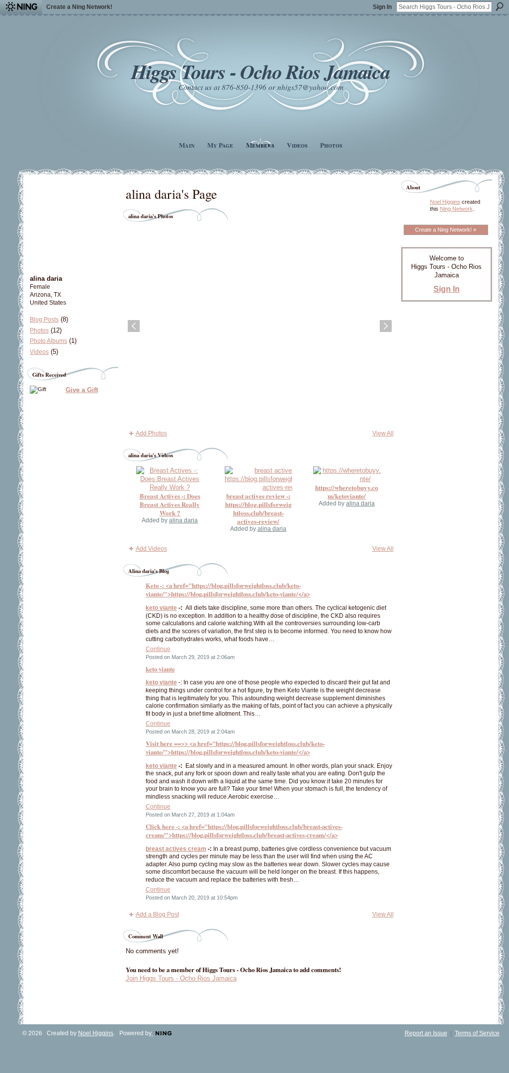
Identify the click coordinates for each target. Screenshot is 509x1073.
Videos (39, 351)
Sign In (382, 6)
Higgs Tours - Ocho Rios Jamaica (260, 71)
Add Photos (151, 433)
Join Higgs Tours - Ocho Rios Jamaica (181, 978)
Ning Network (456, 209)
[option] (259, 326)
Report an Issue (426, 1033)
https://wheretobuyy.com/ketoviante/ (346, 491)
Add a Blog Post (157, 914)
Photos (39, 330)
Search (500, 6)
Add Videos (151, 548)
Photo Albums (48, 340)
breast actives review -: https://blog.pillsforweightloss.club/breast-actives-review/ (258, 508)
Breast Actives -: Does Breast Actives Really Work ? (170, 504)
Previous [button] (134, 326)
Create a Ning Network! (79, 6)
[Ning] (21, 7)
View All (383, 433)
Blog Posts (44, 319)
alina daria (183, 520)
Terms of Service (477, 1033)
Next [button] (386, 326)
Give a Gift (82, 390)
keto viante (161, 607)
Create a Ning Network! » (445, 230)
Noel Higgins (445, 202)
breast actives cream (176, 848)
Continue (158, 649)
